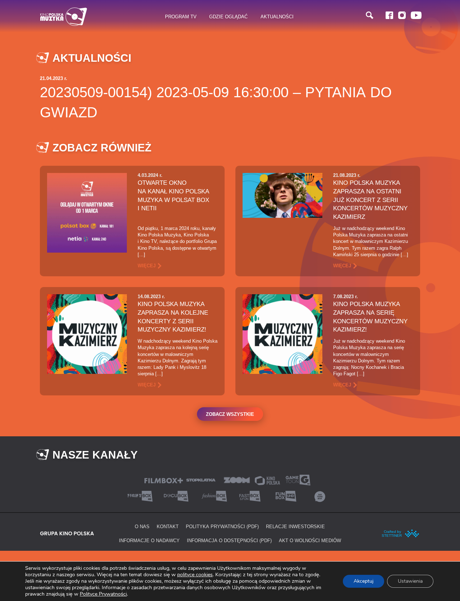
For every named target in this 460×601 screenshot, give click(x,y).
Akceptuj (363, 581)
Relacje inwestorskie (295, 526)
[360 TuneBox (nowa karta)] (320, 495)
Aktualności (277, 16)
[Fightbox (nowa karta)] (140, 495)
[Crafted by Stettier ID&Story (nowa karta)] (400, 533)
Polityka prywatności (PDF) (222, 526)
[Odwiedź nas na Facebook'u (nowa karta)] (389, 15)
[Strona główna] (63, 17)
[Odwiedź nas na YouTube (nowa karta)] (416, 15)
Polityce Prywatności (103, 594)
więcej (147, 265)
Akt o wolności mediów (310, 540)
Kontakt (168, 526)
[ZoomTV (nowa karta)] (237, 479)
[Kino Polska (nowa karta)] (267, 479)
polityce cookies (195, 574)
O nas (142, 526)
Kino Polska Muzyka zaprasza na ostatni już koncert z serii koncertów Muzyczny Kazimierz (370, 199)
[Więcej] (87, 212)
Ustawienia (410, 581)
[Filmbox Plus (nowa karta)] (163, 479)
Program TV (181, 16)
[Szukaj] (369, 15)
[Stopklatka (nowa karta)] (201, 479)
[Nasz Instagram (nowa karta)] (402, 15)
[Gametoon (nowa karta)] (298, 479)
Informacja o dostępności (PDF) (229, 540)
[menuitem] (181, 17)
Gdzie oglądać (228, 16)
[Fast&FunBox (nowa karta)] (248, 495)
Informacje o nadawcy (149, 540)
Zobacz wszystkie (230, 414)
